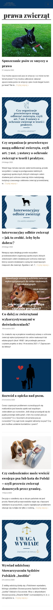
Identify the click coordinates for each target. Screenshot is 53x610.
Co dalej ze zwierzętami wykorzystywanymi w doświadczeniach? (20, 319)
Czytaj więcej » (22, 85)
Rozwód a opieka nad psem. (23, 395)
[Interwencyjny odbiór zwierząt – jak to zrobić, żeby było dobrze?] (26, 212)
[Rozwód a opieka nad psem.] (26, 375)
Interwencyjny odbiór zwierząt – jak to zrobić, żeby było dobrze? (25, 237)
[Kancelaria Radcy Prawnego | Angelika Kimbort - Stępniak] (9, 4)
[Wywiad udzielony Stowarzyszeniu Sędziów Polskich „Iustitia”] (26, 540)
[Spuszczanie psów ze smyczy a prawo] (26, 40)
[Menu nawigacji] (48, 4)
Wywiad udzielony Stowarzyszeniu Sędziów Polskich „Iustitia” (20, 570)
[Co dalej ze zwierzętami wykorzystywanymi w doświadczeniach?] (26, 293)
